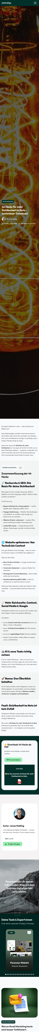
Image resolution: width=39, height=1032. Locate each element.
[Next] (38, 1011)
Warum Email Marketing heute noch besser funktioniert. (17, 1028)
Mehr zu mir (9, 839)
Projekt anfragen (14, 844)
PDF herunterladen (13, 760)
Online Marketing (8, 201)
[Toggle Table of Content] (19, 467)
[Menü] (35, 3)
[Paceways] (16, 3)
